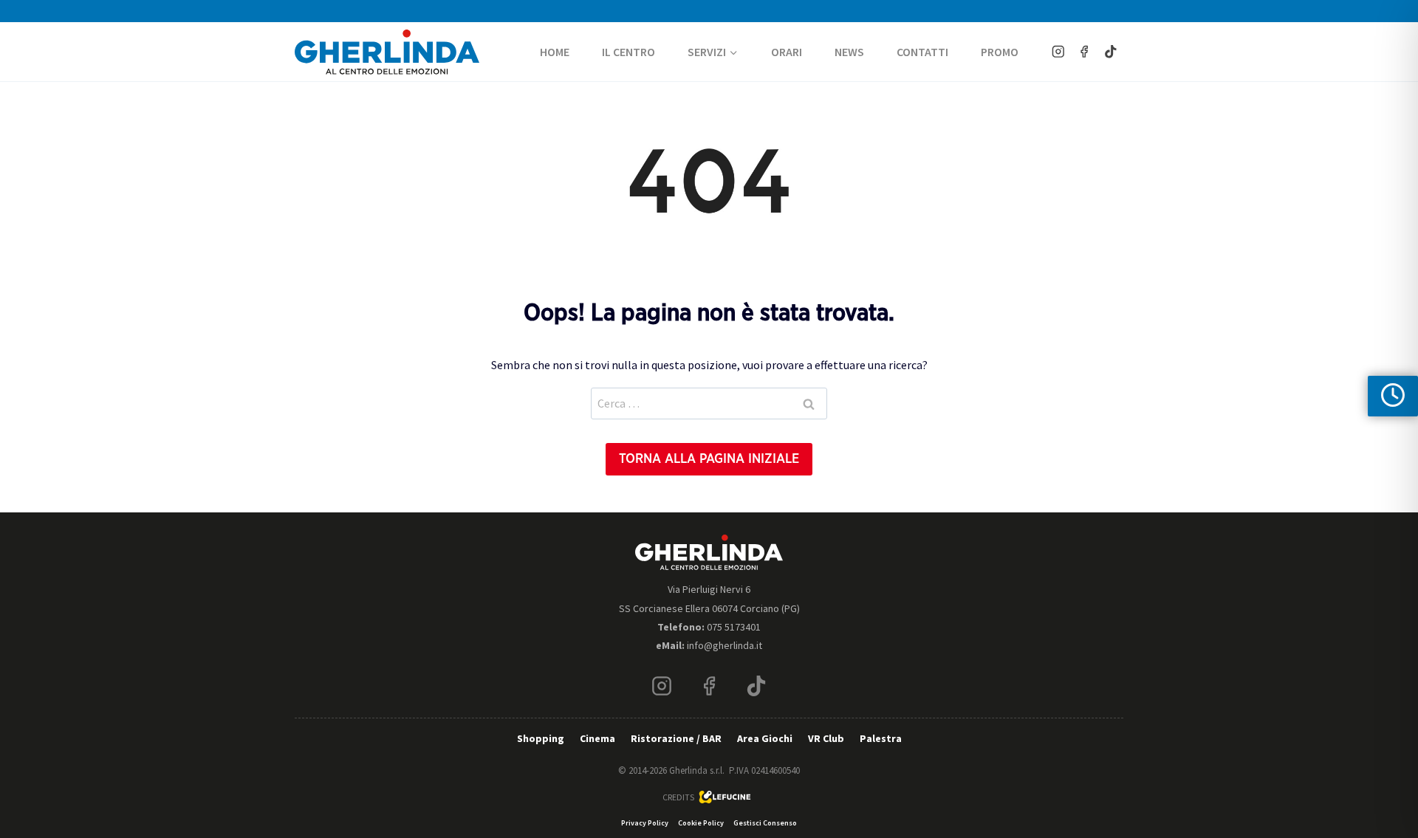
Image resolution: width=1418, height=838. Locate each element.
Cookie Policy (701, 823)
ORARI (786, 51)
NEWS (849, 51)
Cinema (597, 738)
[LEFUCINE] (725, 797)
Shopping (540, 738)
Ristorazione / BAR (676, 738)
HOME (554, 51)
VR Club (826, 738)
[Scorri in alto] (1394, 781)
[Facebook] (1084, 51)
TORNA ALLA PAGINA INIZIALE (709, 459)
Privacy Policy (644, 823)
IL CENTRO (628, 51)
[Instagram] (1058, 51)
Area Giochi (764, 738)
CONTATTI (922, 51)
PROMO (999, 51)
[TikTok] (1110, 51)
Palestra (881, 738)
